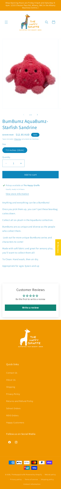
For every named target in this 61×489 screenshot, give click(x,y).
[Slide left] (23, 114)
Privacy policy (16, 479)
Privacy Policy (13, 394)
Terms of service (31, 479)
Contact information (31, 484)
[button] (6, 22)
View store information (17, 193)
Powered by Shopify (34, 474)
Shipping (17, 139)
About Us (11, 379)
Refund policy (50, 474)
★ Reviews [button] (58, 247)
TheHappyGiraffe (18, 474)
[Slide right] (37, 114)
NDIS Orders (12, 415)
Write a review (30, 307)
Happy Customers (15, 422)
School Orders (13, 408)
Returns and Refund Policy (19, 401)
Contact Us (11, 372)
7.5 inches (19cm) (15, 150)
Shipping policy (47, 479)
